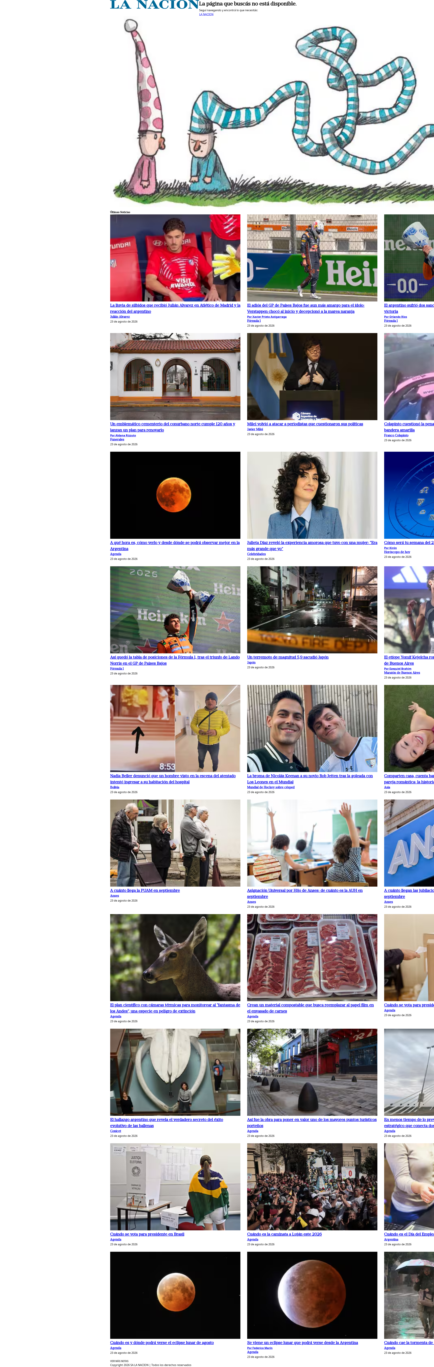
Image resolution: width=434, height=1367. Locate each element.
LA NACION (206, 14)
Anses (114, 896)
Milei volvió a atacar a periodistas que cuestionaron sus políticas (305, 424)
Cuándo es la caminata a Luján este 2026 (284, 1234)
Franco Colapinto (396, 435)
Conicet (115, 1131)
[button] (175, 258)
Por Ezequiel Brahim (397, 669)
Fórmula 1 (254, 321)
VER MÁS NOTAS (119, 1361)
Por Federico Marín (260, 1348)
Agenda (115, 554)
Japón (251, 662)
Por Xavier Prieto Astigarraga (267, 317)
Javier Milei (255, 429)
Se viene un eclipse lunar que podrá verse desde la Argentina (302, 1343)
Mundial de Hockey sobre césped (271, 787)
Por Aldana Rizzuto (123, 435)
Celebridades (256, 554)
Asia (387, 787)
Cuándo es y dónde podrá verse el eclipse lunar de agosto (162, 1343)
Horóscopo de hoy (397, 552)
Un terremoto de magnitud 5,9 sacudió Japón (288, 657)
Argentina (391, 1239)
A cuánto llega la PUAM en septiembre (145, 891)
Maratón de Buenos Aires (402, 673)
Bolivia (114, 787)
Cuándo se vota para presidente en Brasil (147, 1234)
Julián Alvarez (120, 317)
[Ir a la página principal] (154, 8)
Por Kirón (390, 548)
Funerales (117, 439)
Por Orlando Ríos (395, 317)
